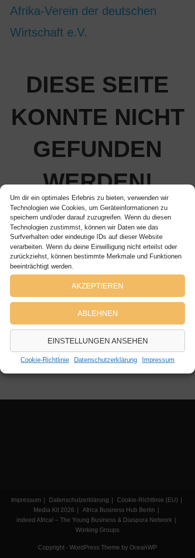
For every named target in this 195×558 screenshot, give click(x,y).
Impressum (158, 360)
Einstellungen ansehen (98, 340)
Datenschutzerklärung (105, 360)
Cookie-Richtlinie (44, 360)
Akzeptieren (98, 286)
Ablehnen (98, 313)
